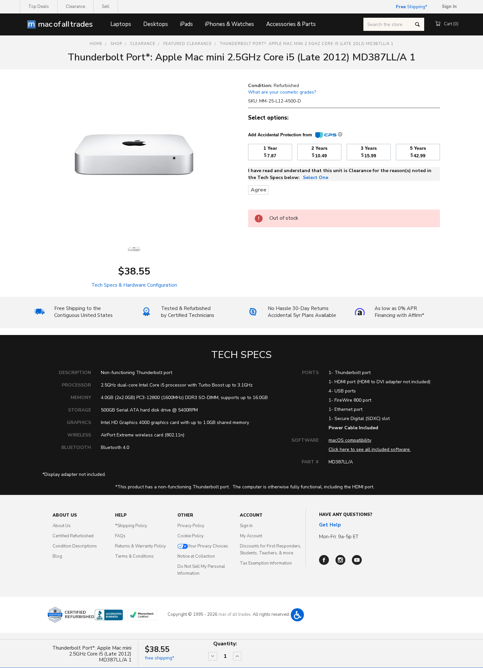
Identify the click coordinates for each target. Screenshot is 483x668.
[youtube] (357, 560)
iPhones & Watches (229, 24)
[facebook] (324, 560)
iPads (186, 24)
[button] (297, 614)
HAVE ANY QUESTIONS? (345, 515)
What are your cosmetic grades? (282, 92)
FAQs (120, 536)
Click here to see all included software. (370, 449)
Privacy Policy (190, 526)
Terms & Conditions (134, 556)
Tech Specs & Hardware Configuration (134, 285)
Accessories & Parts (291, 24)
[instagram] (340, 560)
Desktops (155, 24)
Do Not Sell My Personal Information (201, 570)
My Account (251, 536)
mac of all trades (234, 614)
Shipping (410, 7)
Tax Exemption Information (266, 563)
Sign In (246, 526)
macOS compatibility (350, 440)
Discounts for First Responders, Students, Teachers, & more (270, 549)
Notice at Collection (196, 556)
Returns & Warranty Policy (140, 546)
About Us (62, 526)
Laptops (120, 24)
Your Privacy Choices (208, 546)
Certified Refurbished (73, 536)
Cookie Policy (190, 536)
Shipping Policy (131, 526)
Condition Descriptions (75, 546)
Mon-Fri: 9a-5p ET (338, 536)
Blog (57, 556)
